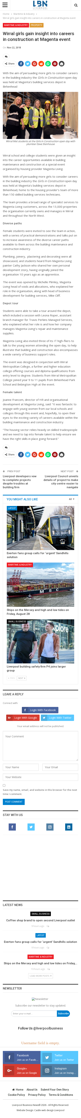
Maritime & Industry (16, 25)
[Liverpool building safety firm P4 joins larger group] (40, 641)
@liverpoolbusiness (48, 1028)
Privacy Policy (37, 1094)
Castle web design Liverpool (49, 1110)
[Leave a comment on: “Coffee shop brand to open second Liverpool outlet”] (48, 926)
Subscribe (63, 1013)
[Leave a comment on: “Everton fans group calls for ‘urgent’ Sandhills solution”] (48, 947)
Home (19, 1089)
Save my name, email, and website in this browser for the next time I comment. (40, 792)
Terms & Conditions (61, 1094)
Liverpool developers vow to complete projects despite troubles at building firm (20, 482)
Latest (12, 508)
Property (36, 25)
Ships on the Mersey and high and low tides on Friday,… (40, 963)
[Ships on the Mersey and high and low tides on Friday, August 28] (40, 585)
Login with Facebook (43, 710)
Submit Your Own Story (55, 1089)
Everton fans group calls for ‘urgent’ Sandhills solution (40, 942)
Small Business (17, 621)
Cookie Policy (16, 1094)
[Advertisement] (40, 867)
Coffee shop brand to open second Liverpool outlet (40, 920)
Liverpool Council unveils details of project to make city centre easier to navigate (61, 482)
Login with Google (25, 717)
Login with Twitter (60, 717)
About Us (32, 1089)
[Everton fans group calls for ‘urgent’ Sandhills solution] (40, 528)
